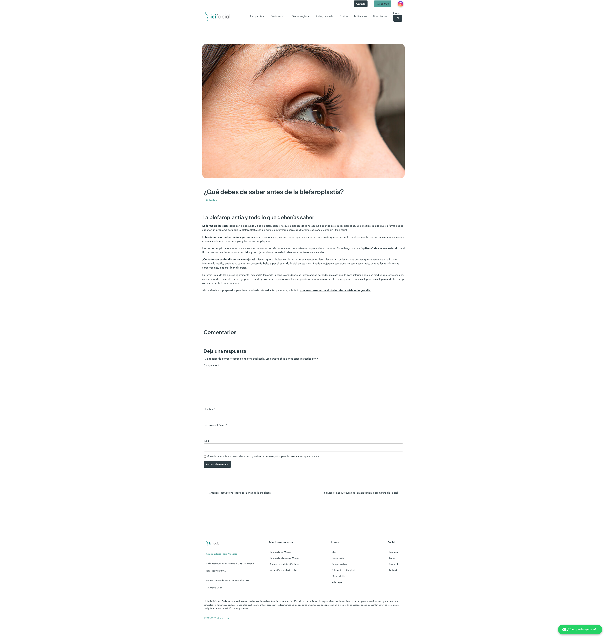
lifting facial (340, 230)
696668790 (382, 3)
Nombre (209, 409)
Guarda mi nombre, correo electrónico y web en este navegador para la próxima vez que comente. (263, 456)
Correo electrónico (215, 425)
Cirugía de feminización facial (284, 564)
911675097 (220, 570)
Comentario (211, 365)
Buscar (396, 13)
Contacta (360, 3)
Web (206, 441)
